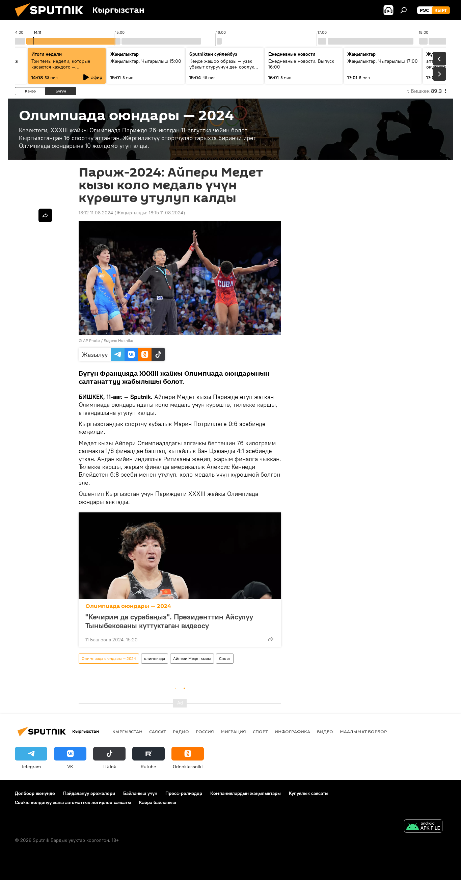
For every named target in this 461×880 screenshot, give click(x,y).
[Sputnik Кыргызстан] (51, 19)
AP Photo (91, 340)
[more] (270, 639)
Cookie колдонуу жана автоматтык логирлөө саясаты (73, 802)
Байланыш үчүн (140, 793)
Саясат (157, 731)
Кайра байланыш (157, 802)
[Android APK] (423, 826)
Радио (181, 731)
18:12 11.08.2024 (96, 213)
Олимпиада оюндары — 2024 (128, 606)
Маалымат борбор (363, 731)
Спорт (225, 658)
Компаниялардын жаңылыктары (245, 793)
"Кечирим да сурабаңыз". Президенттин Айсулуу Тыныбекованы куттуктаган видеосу (169, 621)
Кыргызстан (127, 731)
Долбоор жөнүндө (35, 793)
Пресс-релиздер (183, 793)
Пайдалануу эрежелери (89, 793)
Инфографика (292, 731)
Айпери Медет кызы (192, 658)
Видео (325, 731)
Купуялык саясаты (308, 793)
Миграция (233, 731)
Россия (205, 731)
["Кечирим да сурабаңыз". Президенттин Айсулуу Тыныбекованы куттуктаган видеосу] (180, 555)
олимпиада (154, 658)
